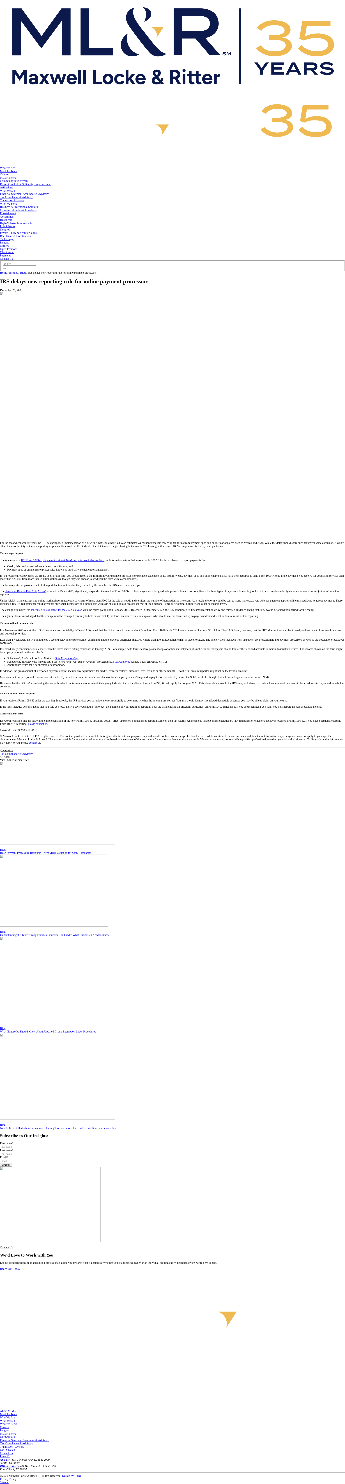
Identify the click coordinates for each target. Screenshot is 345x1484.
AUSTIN (5, 1459)
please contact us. (38, 723)
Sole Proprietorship (66, 658)
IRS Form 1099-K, (62, 560)
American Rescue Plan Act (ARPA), (26, 591)
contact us (34, 742)
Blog (23, 272)
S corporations (120, 661)
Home (3, 272)
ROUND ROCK (9, 1466)
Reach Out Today (10, 1268)
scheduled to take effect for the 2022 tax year (56, 609)
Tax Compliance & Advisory (16, 753)
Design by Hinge (71, 1475)
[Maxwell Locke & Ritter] (172, 92)
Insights (13, 272)
